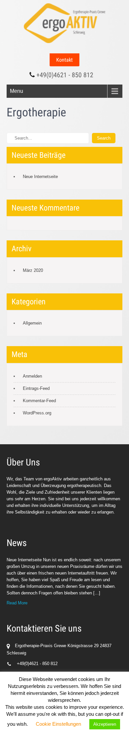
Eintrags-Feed (36, 388)
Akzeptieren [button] (104, 724)
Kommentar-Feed (39, 400)
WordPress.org (37, 412)
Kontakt (64, 60)
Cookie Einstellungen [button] (58, 724)
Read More (17, 602)
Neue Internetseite (40, 176)
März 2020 (33, 270)
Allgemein (32, 323)
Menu (16, 91)
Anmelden (32, 376)
